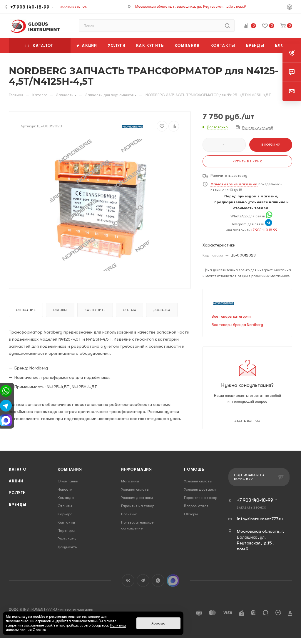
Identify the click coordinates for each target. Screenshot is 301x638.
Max (173, 580)
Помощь (194, 469)
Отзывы (60, 310)
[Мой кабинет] (289, 7)
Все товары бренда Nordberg (237, 324)
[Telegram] (268, 224)
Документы (68, 547)
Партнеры (66, 530)
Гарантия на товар (137, 506)
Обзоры (191, 514)
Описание (26, 310)
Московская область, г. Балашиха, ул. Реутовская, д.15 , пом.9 (190, 6)
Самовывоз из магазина (233, 184)
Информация (136, 469)
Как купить (95, 310)
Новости (65, 489)
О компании (68, 481)
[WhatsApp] (269, 216)
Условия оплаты (135, 489)
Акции (16, 481)
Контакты (66, 522)
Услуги (17, 493)
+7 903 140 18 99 (264, 230)
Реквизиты (67, 539)
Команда (66, 497)
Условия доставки (137, 497)
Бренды (17, 504)
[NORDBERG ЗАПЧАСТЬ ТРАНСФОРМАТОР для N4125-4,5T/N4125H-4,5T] (100, 205)
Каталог (19, 469)
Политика (129, 514)
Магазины (130, 481)
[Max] (6, 419)
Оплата (129, 310)
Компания (70, 469)
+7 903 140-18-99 (29, 7)
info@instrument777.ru (260, 519)
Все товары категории (231, 316)
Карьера (65, 514)
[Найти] (227, 25)
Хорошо (158, 623)
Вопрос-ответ (196, 506)
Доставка (161, 310)
